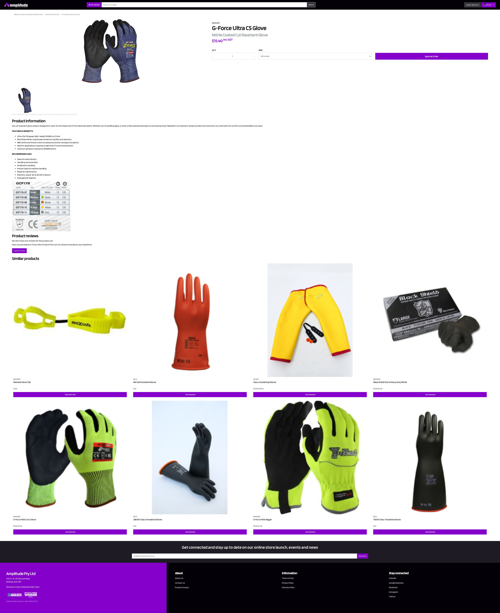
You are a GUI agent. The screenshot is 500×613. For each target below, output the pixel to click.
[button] (472, 4)
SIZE (260, 50)
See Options (190, 394)
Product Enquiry (182, 587)
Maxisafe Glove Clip (22, 382)
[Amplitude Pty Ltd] (16, 4)
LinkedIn (392, 578)
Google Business (396, 583)
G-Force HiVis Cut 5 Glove (24, 519)
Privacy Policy (288, 583)
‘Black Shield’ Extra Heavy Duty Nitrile (390, 382)
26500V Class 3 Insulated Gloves (147, 519)
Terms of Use (288, 578)
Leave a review (19, 251)
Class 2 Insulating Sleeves (264, 382)
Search (311, 5)
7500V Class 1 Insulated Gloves (387, 519)
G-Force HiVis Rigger (262, 519)
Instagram (393, 592)
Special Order (432, 56)
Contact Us (180, 583)
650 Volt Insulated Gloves (144, 382)
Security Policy (288, 587)
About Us (179, 578)
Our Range (95, 5)
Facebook (393, 587)
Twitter (392, 596)
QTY (214, 50)
